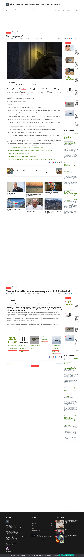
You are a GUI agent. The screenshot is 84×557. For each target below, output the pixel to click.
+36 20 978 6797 (16, 543)
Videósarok (16, 9)
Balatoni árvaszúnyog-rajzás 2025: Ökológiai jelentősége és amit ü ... (33, 195)
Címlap (17, 4)
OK (59, 555)
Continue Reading (34, 365)
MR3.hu (12, 544)
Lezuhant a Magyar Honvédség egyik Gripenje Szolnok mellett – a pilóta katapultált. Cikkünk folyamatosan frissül (31, 159)
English (49, 9)
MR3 (11, 4)
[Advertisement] (42, 22)
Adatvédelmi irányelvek (69, 555)
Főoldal (7, 31)
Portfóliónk (10, 9)
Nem (62, 555)
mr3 (11, 293)
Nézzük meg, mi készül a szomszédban (14, 209)
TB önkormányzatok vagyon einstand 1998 (70, 530)
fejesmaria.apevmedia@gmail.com (14, 539)
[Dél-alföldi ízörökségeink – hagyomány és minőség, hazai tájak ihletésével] (68, 137)
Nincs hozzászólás (15, 38)
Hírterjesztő (32, 4)
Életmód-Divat (44, 9)
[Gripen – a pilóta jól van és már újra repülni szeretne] (34, 340)
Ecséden (23, 89)
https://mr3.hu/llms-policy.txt (41, 538)
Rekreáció (34, 9)
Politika (38, 4)
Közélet (21, 4)
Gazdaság (47, 4)
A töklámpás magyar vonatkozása (71, 535)
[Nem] (82, 555)
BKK (25, 9)
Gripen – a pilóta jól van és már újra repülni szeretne (18, 153)
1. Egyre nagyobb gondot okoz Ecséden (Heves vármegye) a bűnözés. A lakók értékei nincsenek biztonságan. (28, 84)
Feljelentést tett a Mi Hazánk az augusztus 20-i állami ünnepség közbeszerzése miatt (25, 147)
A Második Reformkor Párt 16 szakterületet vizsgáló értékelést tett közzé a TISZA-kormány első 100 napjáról (30, 150)
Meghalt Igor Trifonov (11, 193)
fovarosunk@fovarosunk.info (15, 542)
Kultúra (42, 4)
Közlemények (20, 9)
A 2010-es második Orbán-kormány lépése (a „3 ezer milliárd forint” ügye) (71, 521)
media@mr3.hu (22, 536)
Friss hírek (26, 4)
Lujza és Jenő (29, 9)
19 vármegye (11, 31)
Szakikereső (39, 9)
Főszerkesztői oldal (9, 537)
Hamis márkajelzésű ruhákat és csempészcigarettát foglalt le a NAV (22, 156)
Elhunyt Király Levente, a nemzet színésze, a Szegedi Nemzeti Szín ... (52, 193)
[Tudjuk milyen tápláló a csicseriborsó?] (68, 166)
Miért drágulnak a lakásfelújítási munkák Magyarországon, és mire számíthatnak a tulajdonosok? (77, 61)
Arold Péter (17, 536)
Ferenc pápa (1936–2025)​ (30, 211)
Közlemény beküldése (55, 4)
